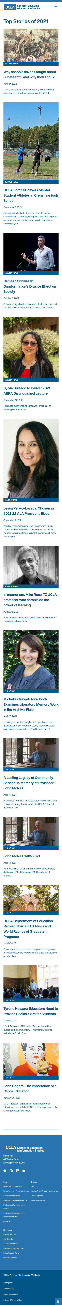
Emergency (8, 1282)
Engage (34, 1182)
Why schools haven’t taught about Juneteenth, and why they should (29, 74)
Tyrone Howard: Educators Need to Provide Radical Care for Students (30, 1011)
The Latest (10, 691)
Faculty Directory (9, 1234)
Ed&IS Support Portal (11, 1253)
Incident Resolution (38, 1200)
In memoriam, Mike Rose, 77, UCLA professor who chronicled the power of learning (30, 600)
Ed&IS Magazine (37, 1195)
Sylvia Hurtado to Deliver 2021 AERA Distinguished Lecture (26, 390)
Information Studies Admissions (15, 1200)
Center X (6, 1221)
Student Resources (10, 1243)
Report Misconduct (11, 1294)
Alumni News (11, 500)
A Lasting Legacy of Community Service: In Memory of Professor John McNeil (28, 783)
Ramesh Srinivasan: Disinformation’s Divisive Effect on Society (29, 286)
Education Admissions (11, 1195)
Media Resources (10, 1257)
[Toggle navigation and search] (56, 7)
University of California (31, 1275)
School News (11, 182)
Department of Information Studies (16, 1191)
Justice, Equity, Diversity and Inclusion (44, 1191)
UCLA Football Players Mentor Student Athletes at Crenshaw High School (30, 195)
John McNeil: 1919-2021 (21, 856)
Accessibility (8, 1288)
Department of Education (12, 1186)
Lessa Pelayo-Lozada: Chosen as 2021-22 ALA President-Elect (28, 511)
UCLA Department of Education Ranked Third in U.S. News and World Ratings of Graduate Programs (28, 928)
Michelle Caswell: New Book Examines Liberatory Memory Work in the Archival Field (31, 704)
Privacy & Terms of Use (12, 1300)
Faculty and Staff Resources (13, 1248)
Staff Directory (8, 1239)
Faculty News (11, 63)
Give (32, 1186)
